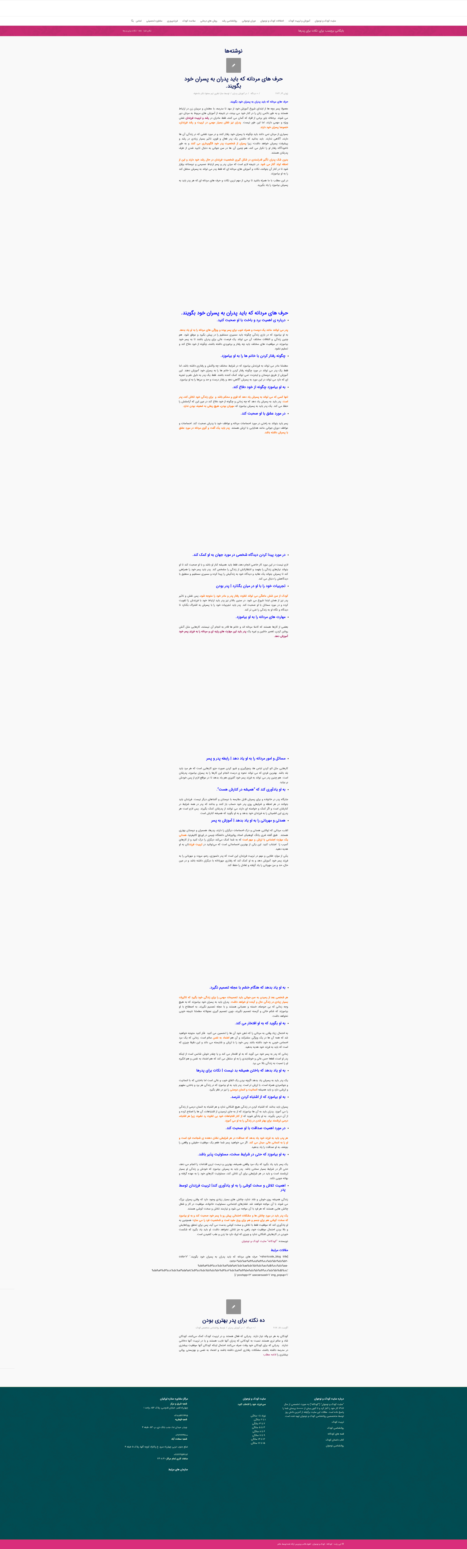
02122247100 (181, 1435)
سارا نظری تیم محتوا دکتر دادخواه (208, 93)
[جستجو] (131, 21)
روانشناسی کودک (335, 1428)
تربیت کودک (338, 1422)
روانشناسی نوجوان (335, 1446)
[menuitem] (325, 21)
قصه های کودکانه (336, 1434)
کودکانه (315, 1404)
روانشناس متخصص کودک (207, 1327)
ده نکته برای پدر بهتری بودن (233, 1320)
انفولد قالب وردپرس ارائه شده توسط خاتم (294, 1544)
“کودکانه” (272, 1241)
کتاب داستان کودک (335, 1440)
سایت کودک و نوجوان (254, 1241)
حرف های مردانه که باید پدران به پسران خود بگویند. (233, 82)
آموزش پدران (238, 93)
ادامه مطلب (269, 1354)
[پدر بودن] (233, 1306)
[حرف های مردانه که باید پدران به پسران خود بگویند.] (233, 65)
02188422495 (181, 1416)
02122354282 (181, 1455)
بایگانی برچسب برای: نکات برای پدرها (321, 30)
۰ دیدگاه (254, 93)
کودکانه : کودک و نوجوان (322, 1544)
